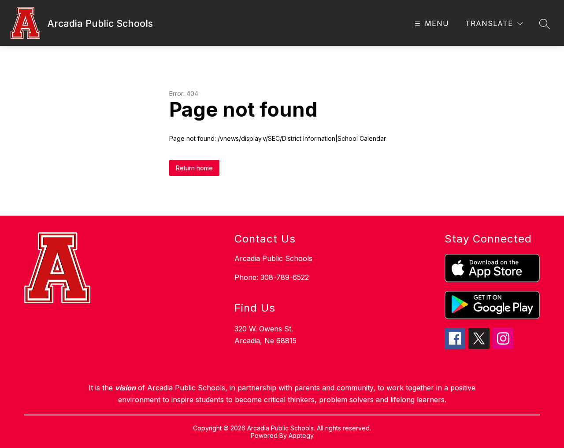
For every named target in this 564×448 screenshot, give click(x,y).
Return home (194, 168)
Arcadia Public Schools (273, 258)
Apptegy (301, 435)
